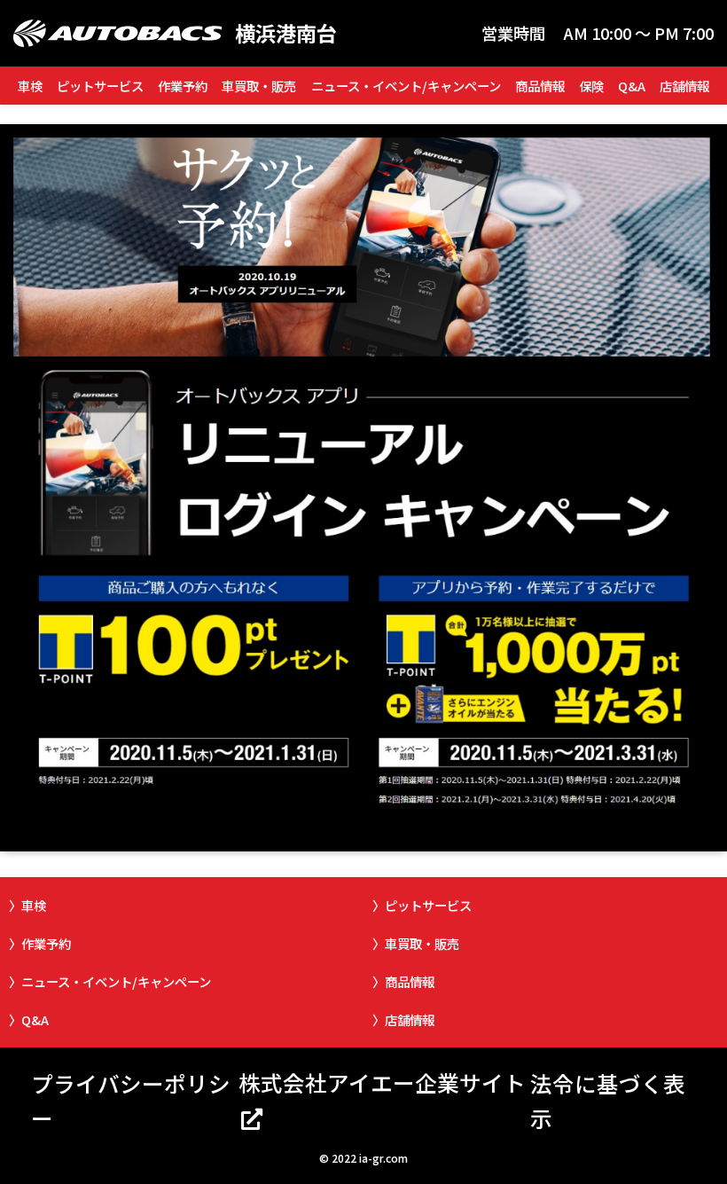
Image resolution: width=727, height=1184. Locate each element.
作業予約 (182, 85)
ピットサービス (100, 85)
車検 (30, 85)
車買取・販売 (259, 85)
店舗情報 (684, 85)
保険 (591, 85)
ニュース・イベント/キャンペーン (406, 85)
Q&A (631, 85)
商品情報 (540, 85)
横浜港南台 (286, 33)
